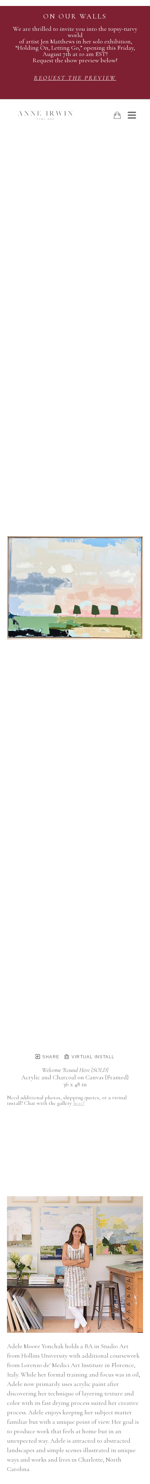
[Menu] (132, 115)
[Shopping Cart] (117, 115)
